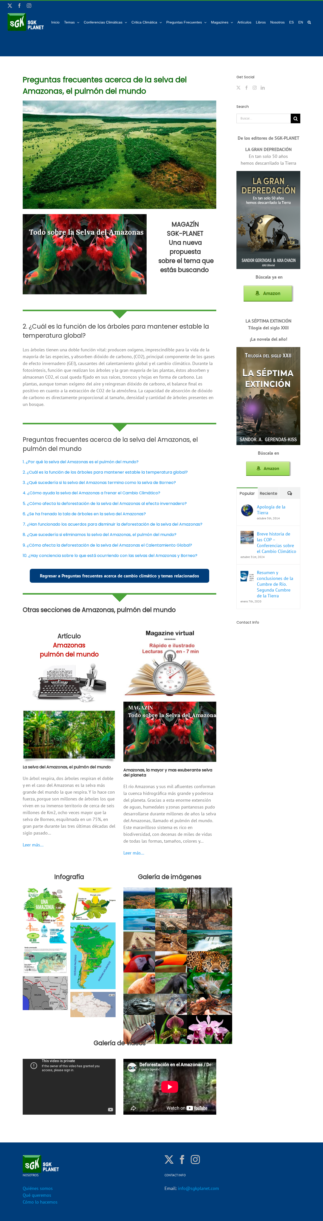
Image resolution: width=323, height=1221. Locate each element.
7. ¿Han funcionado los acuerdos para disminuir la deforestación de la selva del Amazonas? (112, 524)
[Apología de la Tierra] (247, 507)
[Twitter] (238, 88)
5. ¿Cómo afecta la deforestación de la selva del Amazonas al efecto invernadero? (105, 503)
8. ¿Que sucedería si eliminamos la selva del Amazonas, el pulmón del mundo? (99, 535)
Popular (247, 493)
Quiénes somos (38, 1188)
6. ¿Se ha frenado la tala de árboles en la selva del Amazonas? (84, 514)
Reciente (268, 493)
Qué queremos (37, 1195)
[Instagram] (255, 88)
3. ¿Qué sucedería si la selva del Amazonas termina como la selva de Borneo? (99, 482)
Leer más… (33, 845)
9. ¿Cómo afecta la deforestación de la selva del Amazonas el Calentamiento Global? (107, 545)
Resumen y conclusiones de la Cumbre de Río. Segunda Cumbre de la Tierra (275, 584)
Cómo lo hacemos (40, 1202)
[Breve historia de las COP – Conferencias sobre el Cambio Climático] (247, 534)
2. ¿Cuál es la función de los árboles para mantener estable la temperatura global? (105, 472)
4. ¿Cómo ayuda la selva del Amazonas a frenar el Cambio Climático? (91, 493)
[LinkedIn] (263, 88)
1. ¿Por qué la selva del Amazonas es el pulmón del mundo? (81, 462)
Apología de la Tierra (271, 510)
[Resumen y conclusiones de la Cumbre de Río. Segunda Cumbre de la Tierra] (247, 573)
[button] (309, 22)
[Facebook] (247, 88)
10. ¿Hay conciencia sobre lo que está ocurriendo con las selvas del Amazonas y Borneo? (110, 555)
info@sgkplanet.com (198, 1188)
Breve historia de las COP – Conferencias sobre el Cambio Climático (276, 542)
